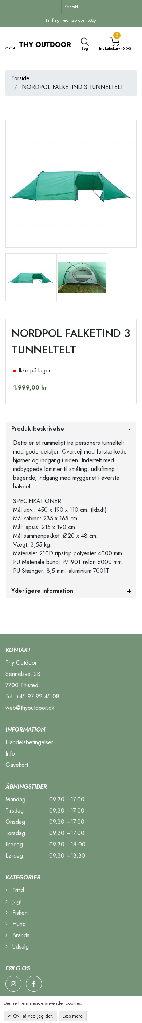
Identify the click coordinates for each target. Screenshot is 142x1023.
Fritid (17, 890)
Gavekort (16, 765)
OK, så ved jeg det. (32, 1015)
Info (10, 753)
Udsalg (20, 946)
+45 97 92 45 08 (37, 696)
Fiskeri (19, 913)
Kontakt (71, 7)
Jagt (16, 901)
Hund (18, 924)
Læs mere (73, 1015)
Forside (20, 78)
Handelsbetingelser (29, 742)
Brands (20, 935)
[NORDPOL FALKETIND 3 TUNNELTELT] (31, 276)
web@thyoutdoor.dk (29, 708)
